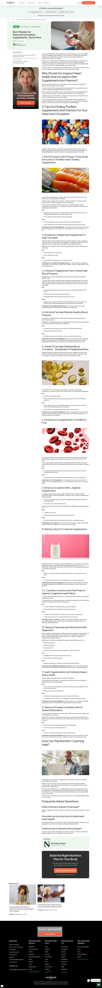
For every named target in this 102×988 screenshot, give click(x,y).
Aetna (78, 949)
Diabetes (11, 914)
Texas (46, 946)
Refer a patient (13, 954)
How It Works (22, 2)
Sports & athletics (33, 949)
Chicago (63, 951)
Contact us (13, 966)
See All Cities (64, 971)
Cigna (78, 951)
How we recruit (13, 962)
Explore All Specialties (34, 971)
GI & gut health (32, 966)
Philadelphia (64, 959)
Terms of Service (58, 984)
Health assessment (14, 952)
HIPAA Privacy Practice (48, 984)
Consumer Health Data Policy (16, 959)
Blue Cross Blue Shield (83, 946)
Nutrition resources (14, 944)
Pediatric (31, 951)
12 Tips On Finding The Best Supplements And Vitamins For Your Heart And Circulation (25, 59)
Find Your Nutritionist (88, 2)
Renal (30, 959)
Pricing (39, 2)
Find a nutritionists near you (16, 947)
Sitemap (65, 984)
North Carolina (48, 966)
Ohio (46, 961)
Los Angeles (64, 949)
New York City (64, 946)
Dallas (62, 966)
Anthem (79, 956)
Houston (63, 954)
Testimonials (12, 949)
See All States (48, 971)
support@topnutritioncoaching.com (18, 969)
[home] (10, 3)
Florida (46, 951)
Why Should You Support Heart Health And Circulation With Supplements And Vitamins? (24, 56)
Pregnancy (31, 954)
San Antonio (64, 961)
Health (13, 19)
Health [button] (16, 26)
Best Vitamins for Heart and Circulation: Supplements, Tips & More (31, 19)
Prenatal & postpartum (34, 956)
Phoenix (63, 956)
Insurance (11, 957)
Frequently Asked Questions (18, 62)
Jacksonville (64, 969)
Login (78, 2)
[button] (31, 2)
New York (47, 954)
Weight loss (31, 946)
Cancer (30, 969)
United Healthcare (82, 954)
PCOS (30, 964)
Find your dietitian (50, 934)
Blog (8, 19)
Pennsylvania (48, 956)
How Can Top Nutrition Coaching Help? (20, 61)
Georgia (47, 964)
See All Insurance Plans (83, 959)
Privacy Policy (38, 984)
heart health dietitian (75, 789)
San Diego (63, 964)
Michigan (47, 969)
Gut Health (40, 910)
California (47, 949)
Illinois (46, 959)
